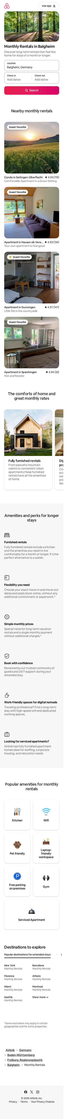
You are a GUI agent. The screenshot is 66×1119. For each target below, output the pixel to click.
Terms (24, 1101)
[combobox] (31, 67)
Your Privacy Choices (42, 1101)
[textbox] (18, 79)
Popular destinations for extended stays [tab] (27, 954)
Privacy (13, 1101)
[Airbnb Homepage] (7, 5)
